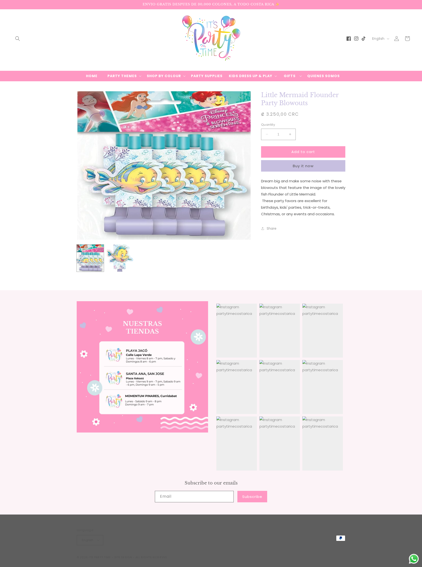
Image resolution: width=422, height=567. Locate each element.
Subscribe (252, 496)
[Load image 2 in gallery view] (119, 258)
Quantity (268, 124)
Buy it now (303, 165)
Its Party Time (100, 557)
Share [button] (271, 228)
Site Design (123, 557)
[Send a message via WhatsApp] (414, 559)
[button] (17, 38)
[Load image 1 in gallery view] (90, 258)
